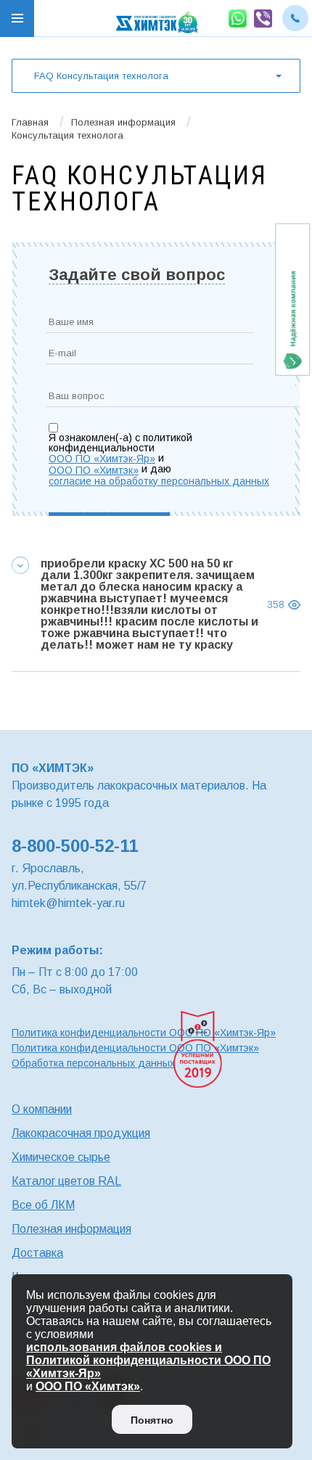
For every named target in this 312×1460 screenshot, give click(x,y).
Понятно (152, 1420)
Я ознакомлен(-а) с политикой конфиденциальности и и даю (143, 459)
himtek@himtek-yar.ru (68, 903)
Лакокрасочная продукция (81, 1133)
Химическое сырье (61, 1157)
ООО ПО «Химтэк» (94, 470)
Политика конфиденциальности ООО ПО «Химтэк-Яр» (144, 1032)
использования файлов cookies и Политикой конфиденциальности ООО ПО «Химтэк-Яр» (148, 1360)
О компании (42, 1109)
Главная (30, 122)
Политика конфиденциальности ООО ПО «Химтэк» (135, 1048)
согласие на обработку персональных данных (159, 481)
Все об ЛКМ (43, 1205)
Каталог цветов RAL (66, 1181)
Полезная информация (123, 122)
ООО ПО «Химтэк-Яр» (102, 459)
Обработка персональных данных (93, 1063)
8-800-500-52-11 (75, 846)
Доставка (37, 1253)
